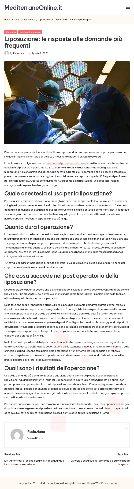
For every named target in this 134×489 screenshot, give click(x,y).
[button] (35, 438)
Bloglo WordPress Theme (102, 483)
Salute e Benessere (30, 32)
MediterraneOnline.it (33, 7)
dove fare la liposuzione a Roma (64, 163)
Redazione (36, 431)
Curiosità (11, 32)
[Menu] (127, 8)
